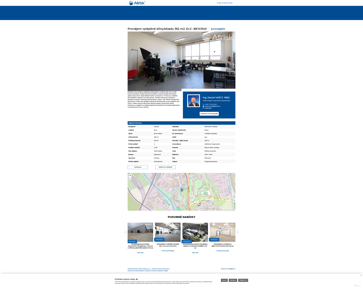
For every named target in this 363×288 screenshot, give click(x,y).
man (232, 269)
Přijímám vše (243, 280)
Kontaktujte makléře (209, 113)
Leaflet (224, 210)
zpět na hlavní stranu (225, 3)
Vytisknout (137, 167)
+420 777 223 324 (211, 104)
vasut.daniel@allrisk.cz (212, 106)
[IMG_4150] (181, 61)
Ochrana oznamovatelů (136, 270)
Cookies (147, 270)
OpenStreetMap (231, 210)
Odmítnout (233, 280)
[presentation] (125, 232)
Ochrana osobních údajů (159, 270)
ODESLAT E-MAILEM (165, 167)
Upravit (224, 280)
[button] (181, 190)
